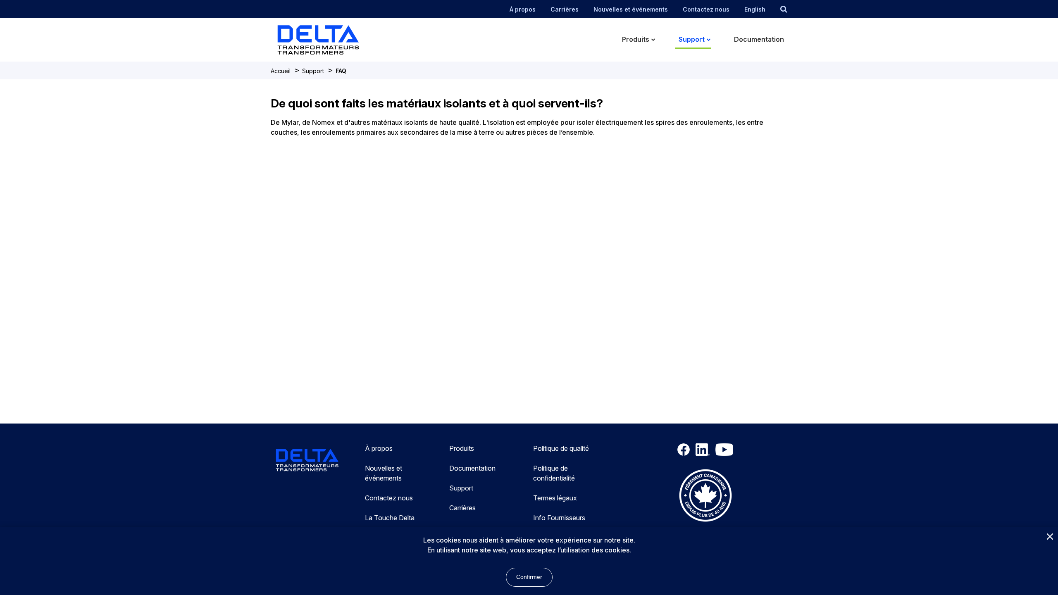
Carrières (564, 9)
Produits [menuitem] (635, 39)
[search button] (784, 9)
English (754, 9)
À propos (523, 9)
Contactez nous (706, 9)
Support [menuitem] (692, 39)
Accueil (281, 70)
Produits (461, 448)
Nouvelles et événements (630, 9)
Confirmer (529, 577)
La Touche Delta (390, 518)
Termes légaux (555, 498)
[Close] (1049, 537)
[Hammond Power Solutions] (331, 40)
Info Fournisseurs (559, 518)
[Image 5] (705, 496)
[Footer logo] (307, 461)
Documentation (472, 468)
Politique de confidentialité (554, 473)
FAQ (341, 70)
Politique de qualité (561, 448)
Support (313, 70)
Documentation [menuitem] (759, 39)
